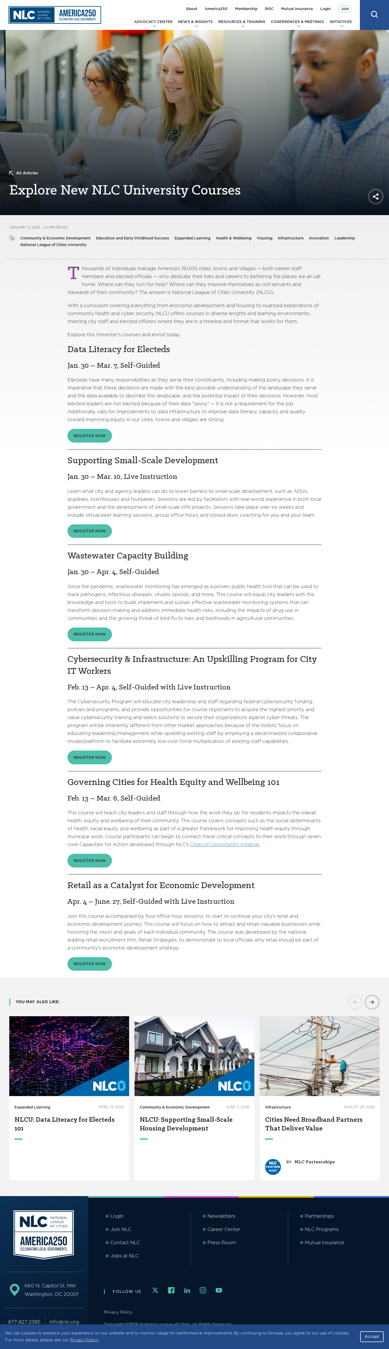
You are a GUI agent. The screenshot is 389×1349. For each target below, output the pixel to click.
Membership (246, 9)
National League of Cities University (53, 245)
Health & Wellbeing (233, 238)
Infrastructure (291, 238)
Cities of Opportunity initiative (224, 844)
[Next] (372, 1002)
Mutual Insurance (297, 9)
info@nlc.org (64, 1322)
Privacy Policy (84, 1340)
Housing (264, 238)
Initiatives (341, 22)
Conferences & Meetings (297, 22)
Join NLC (120, 1229)
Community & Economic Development (55, 238)
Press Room (221, 1242)
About (191, 9)
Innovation (319, 238)
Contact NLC (125, 1242)
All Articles (27, 173)
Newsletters (221, 1216)
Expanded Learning (192, 238)
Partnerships (319, 1216)
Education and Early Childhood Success (132, 238)
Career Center (223, 1229)
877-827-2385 (24, 1322)
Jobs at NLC (124, 1256)
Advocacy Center (153, 22)
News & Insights (195, 22)
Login (325, 9)
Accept (372, 1336)
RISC (269, 9)
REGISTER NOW (90, 436)
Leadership (344, 238)
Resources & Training (241, 22)
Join (345, 9)
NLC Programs (322, 1229)
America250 (216, 9)
